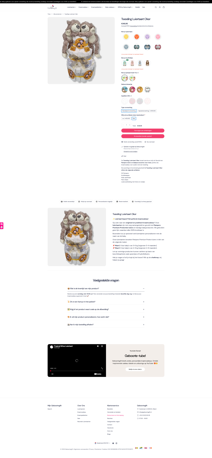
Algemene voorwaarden (81, 449)
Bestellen (110, 409)
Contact (109, 425)
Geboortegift (69, 449)
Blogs (109, 434)
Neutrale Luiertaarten (83, 421)
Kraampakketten (82, 415)
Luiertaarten (81, 409)
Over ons (110, 431)
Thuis (49, 14)
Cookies (104, 449)
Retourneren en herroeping (115, 415)
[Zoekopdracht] (155, 7)
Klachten (110, 418)
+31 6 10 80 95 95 (144, 415)
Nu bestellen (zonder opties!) (143, 136)
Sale (78, 418)
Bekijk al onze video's (135, 369)
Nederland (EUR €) (102, 443)
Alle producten (57, 14)
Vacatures (110, 428)
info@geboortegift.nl (145, 412)
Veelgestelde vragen (113, 421)
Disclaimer (98, 449)
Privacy (91, 449)
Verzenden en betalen (113, 412)
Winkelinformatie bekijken (130, 151)
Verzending (133, 26)
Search (50, 409)
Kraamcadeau (81, 412)
